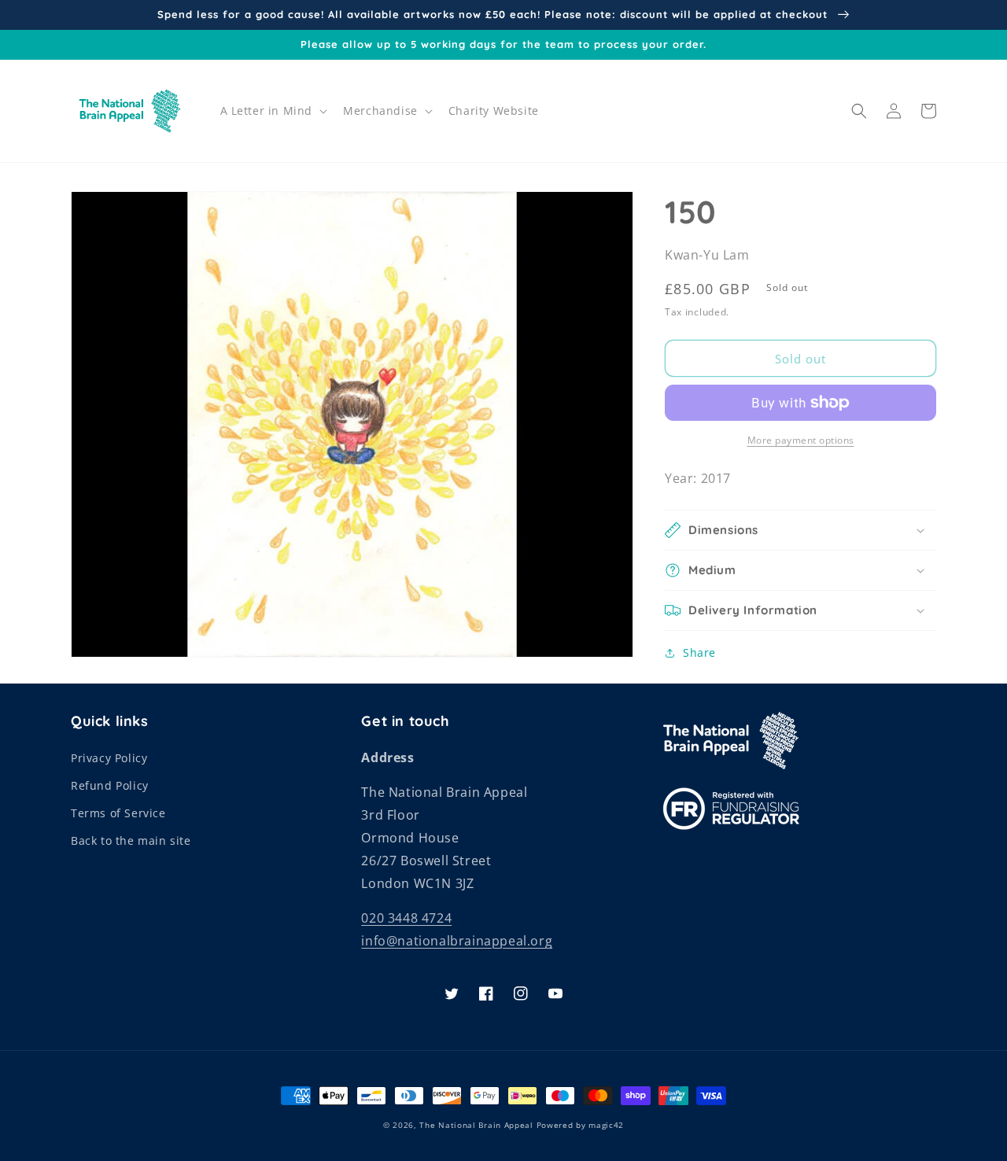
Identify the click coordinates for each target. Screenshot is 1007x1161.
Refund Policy (110, 785)
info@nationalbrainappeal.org (456, 940)
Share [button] (699, 652)
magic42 (606, 1124)
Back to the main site (131, 840)
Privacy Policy (109, 757)
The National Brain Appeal (476, 1124)
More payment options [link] (800, 440)
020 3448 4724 (406, 918)
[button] (272, 110)
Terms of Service (118, 812)
